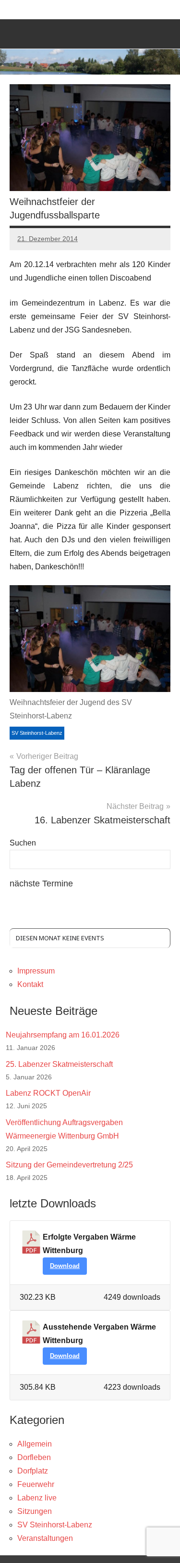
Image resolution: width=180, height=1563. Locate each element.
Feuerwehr (35, 1484)
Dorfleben (34, 1457)
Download (65, 1265)
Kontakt (30, 984)
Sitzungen (34, 1511)
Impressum (36, 971)
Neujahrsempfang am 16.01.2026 (63, 1035)
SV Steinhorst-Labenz (37, 733)
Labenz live (37, 1498)
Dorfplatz (32, 1471)
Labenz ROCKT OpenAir (48, 1093)
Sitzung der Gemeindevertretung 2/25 (69, 1165)
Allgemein (34, 1444)
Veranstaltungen (45, 1538)
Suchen (23, 843)
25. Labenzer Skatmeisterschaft (59, 1064)
